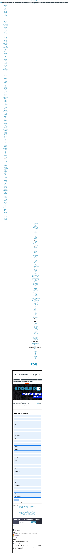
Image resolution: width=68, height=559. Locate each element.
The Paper (5, 169)
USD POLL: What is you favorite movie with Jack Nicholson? (27, 507)
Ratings (35, 334)
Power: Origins (35, 315)
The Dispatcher (5, 38)
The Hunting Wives (5, 129)
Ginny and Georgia (5, 97)
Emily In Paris (5, 95)
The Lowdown (35, 289)
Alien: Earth (5, 75)
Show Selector (5, 2)
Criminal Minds (5, 141)
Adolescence (5, 79)
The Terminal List (5, 206)
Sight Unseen (35, 244)
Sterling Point (5, 197)
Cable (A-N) (35, 262)
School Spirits (5, 150)
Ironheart (5, 50)
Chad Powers (5, 62)
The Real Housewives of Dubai (35, 276)
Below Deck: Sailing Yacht (35, 272)
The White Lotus (35, 306)
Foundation (5, 15)
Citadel (5, 178)
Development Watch (35, 325)
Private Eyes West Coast (35, 243)
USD (22, 402)
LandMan (5, 146)
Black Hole (5, 88)
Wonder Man (5, 58)
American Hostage (5, 214)
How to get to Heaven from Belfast (5, 99)
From (5, 215)
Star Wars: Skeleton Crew (5, 56)
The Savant (5, 41)
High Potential (35, 224)
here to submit (37, 403)
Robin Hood (5, 218)
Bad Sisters (5, 6)
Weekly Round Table (35, 339)
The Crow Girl (5, 155)
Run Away (5, 113)
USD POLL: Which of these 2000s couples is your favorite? (27, 512)
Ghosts (35, 235)
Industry (35, 296)
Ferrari (5, 13)
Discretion (5, 142)
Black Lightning (18, 379)
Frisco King (5, 145)
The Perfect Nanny (36, 304)
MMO (35, 358)
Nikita (25, 381)
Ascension (5, 5)
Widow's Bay (5, 44)
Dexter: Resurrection (35, 310)
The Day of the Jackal (5, 167)
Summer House (35, 273)
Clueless (5, 140)
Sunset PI (36, 261)
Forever (5, 96)
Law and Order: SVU (35, 259)
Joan (35, 242)
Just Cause (5, 185)
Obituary (5, 66)
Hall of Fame (35, 327)
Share (14, 525)
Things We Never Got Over (5, 209)
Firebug (5, 14)
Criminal (5, 179)
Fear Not (5, 144)
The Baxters (5, 198)
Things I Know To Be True (5, 208)
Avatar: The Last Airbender (5, 83)
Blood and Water (5, 90)
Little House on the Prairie (5, 104)
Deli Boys (5, 63)
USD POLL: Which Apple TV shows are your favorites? (27, 514)
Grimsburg (35, 251)
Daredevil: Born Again (5, 49)
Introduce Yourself (36, 329)
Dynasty (26, 379)
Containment (22, 379)
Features (35, 320)
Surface (5, 36)
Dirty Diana (5, 180)
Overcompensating (5, 192)
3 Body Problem (5, 78)
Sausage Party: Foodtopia (5, 196)
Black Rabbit (5, 89)
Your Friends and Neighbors (5, 46)
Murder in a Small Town (35, 253)
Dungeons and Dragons (5, 143)
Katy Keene (14, 381)
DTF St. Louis (35, 293)
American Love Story (35, 284)
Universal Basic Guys (35, 255)
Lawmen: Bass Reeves (5, 147)
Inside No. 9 (5, 184)
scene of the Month (23, 2)
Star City (5, 34)
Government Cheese (5, 17)
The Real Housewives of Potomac (35, 279)
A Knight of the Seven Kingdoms (35, 292)
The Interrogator (35, 254)
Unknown (5, 210)
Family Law (35, 241)
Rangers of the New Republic (5, 54)
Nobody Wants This (5, 109)
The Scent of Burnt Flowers (35, 290)
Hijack (5, 18)
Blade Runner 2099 (5, 176)
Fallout (5, 182)
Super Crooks (5, 119)
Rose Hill (5, 195)
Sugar (5, 35)
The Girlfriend (5, 201)
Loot (5, 23)
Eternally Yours (35, 232)
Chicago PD (35, 257)
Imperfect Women (5, 20)
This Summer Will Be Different (5, 133)
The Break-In (5, 164)
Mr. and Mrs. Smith (5, 190)
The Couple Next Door (35, 317)
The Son (35, 305)
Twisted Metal (5, 170)
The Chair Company (35, 302)
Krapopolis (35, 252)
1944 (5, 139)
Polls (18, 2)
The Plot (5, 72)
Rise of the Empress (5, 193)
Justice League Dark (35, 297)
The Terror (35, 265)
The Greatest (5, 202)
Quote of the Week (38, 2)
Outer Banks (5, 110)
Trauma (5, 156)
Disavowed (5, 11)
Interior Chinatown (5, 64)
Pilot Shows (35, 331)
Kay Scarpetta (5, 186)
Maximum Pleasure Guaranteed (5, 25)
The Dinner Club (5, 124)
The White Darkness (5, 43)
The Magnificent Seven (5, 219)
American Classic (5, 213)
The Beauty (35, 288)
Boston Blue (35, 230)
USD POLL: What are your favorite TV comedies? (27, 513)
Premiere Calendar (36, 333)
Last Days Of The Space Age (5, 51)
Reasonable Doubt (5, 69)
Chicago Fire (35, 256)
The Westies (5, 220)
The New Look (5, 40)
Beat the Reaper (5, 7)
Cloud (35, 349)
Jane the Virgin (39, 379)
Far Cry (35, 285)
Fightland (36, 313)
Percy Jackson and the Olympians (5, 53)
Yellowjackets (35, 312)
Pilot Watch (64, 2)
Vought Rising (5, 211)
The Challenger (5, 200)
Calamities (5, 177)
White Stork (5, 136)
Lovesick (5, 106)
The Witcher (5, 132)
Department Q (5, 94)
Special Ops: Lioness (5, 152)
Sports (35, 357)
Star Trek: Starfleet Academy (5, 153)
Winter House (35, 281)
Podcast (43, 2)
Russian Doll (5, 114)
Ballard (5, 174)
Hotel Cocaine (5, 216)
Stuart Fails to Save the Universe (35, 300)
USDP (32, 381)
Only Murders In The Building (5, 67)
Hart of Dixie (32, 379)
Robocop (5, 194)
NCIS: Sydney (35, 238)
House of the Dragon (35, 295)
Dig (5, 160)
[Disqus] (27, 539)
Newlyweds (35, 260)
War (35, 308)
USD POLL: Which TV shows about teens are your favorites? (27, 506)
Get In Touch (34, 3)
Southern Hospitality (35, 274)
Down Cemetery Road (5, 12)
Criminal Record (5, 10)
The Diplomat (5, 125)
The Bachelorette (35, 226)
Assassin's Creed (5, 82)
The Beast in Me (5, 121)
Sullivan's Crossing (36, 245)
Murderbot (5, 27)
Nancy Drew (22, 381)
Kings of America (5, 102)
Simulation (35, 356)
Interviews (36, 328)
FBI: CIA (35, 233)
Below (5, 86)
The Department (35, 311)
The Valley (35, 280)
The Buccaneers (5, 37)
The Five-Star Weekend (5, 165)
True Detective (35, 307)
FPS (35, 354)
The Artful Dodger (5, 71)
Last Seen (5, 22)
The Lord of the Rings (5, 203)
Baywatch (36, 248)
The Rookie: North (36, 228)
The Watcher (5, 131)
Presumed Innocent (5, 29)
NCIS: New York (35, 237)
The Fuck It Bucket (5, 126)
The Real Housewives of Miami (35, 277)
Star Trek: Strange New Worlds (5, 154)
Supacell (5, 118)
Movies (9, 2)
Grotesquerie (35, 287)
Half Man (36, 294)
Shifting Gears (35, 225)
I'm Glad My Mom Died (5, 19)
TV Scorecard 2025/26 (35, 338)
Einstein (35, 231)
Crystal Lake (5, 159)
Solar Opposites (5, 70)
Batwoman (14, 379)
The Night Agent (5, 130)
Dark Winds (35, 268)
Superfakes (5, 163)
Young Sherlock (5, 212)
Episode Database (36, 326)
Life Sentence (18, 381)
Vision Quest (5, 57)
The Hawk (5, 128)
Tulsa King (5, 157)
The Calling (5, 166)
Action (35, 353)
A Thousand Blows (5, 47)
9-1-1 (35, 222)
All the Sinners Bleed (5, 81)
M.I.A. (5, 162)
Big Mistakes (5, 87)
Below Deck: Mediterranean (36, 271)
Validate (35, 359)
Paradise (5, 68)
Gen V (5, 183)
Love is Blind (5, 105)
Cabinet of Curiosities (5, 91)
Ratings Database (36, 345)
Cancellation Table (59, 2)
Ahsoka (5, 48)
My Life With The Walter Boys (5, 108)
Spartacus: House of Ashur (35, 316)
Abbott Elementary (36, 223)
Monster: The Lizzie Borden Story (5, 107)
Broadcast (35, 221)
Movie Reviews (35, 330)
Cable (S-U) (35, 309)
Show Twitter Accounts (35, 337)
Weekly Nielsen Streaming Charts (35, 343)
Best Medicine (35, 249)
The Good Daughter (5, 168)
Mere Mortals (5, 26)
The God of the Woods (5, 127)
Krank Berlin (5, 21)
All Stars (5, 173)
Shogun (5, 77)
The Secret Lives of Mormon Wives (5, 73)
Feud (35, 286)
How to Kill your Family (5, 100)
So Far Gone (5, 115)
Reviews (36, 336)
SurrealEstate (35, 319)
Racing (35, 355)
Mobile (35, 350)
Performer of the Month (30, 2)
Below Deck (35, 270)
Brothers (5, 8)
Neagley (5, 191)
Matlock (35, 236)
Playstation (35, 351)
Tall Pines (5, 120)
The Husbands (5, 39)
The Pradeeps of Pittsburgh (5, 205)
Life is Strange (5, 189)
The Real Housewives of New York (35, 278)
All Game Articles (35, 348)
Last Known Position (5, 187)
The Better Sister (5, 199)
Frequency (29, 379)
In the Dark (36, 379)
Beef (5, 85)
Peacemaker (35, 299)
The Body (5, 122)
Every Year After (5, 181)
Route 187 (5, 149)
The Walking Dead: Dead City (35, 266)
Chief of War (5, 9)
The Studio (5, 42)
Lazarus (5, 188)
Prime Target (5, 30)
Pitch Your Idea (35, 332)
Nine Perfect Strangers (5, 65)
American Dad (35, 247)
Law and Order (35, 258)
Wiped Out (5, 171)
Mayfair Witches (35, 269)
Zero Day (5, 137)
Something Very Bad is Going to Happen (5, 117)
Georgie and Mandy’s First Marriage (35, 234)
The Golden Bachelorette (35, 227)
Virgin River (5, 135)
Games (35, 346)
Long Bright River (5, 161)
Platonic (5, 28)
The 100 (30, 381)
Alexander (5, 80)
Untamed (5, 134)
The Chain (35, 301)
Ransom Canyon (5, 112)
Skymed (5, 151)
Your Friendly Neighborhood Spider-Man (5, 60)
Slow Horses (5, 33)
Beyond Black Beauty (5, 175)
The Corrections (5, 123)
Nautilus (35, 264)
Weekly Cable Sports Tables (36, 344)
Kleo (5, 103)
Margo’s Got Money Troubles (5, 24)
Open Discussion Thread (35, 324)
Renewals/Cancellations (35, 335)
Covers (5, 93)
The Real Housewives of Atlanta (35, 275)
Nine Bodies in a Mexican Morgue (5, 217)
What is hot (46, 2)
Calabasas (5, 92)
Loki (5, 52)
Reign (27, 381)
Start (1, 2)
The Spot (5, 74)
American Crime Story (35, 283)
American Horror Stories (5, 76)
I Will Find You (5, 101)
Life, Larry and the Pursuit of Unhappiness (35, 298)
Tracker (35, 239)
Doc (35, 250)
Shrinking (5, 32)
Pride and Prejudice (5, 111)
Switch (35, 352)
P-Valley (35, 314)
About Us (36, 323)
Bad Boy (5, 84)
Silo (5, 31)
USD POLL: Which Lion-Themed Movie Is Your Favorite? (27, 515)
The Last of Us (35, 303)
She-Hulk (5, 55)
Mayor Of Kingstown (5, 148)
